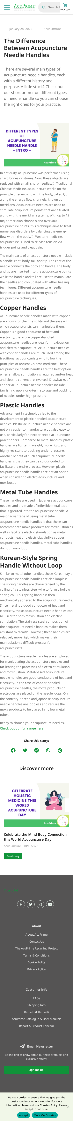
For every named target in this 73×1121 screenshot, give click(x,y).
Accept (23, 1115)
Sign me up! (36, 1070)
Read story (13, 856)
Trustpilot (11, 890)
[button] (13, 750)
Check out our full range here (21, 728)
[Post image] (36, 805)
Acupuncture (52, 29)
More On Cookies (45, 1115)
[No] (68, 1107)
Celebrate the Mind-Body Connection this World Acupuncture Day (35, 837)
